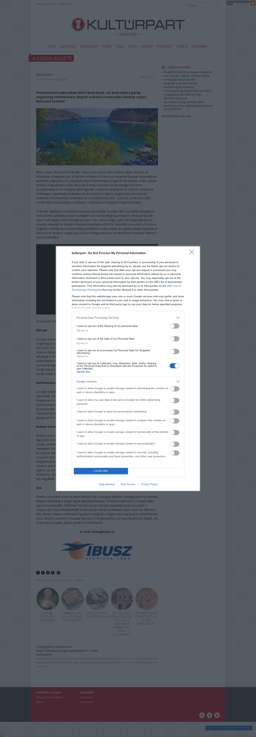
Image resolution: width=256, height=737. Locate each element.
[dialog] (128, 368)
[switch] (174, 326)
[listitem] (128, 318)
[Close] (192, 253)
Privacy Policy (149, 484)
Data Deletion (107, 484)
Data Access (128, 484)
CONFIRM (101, 471)
